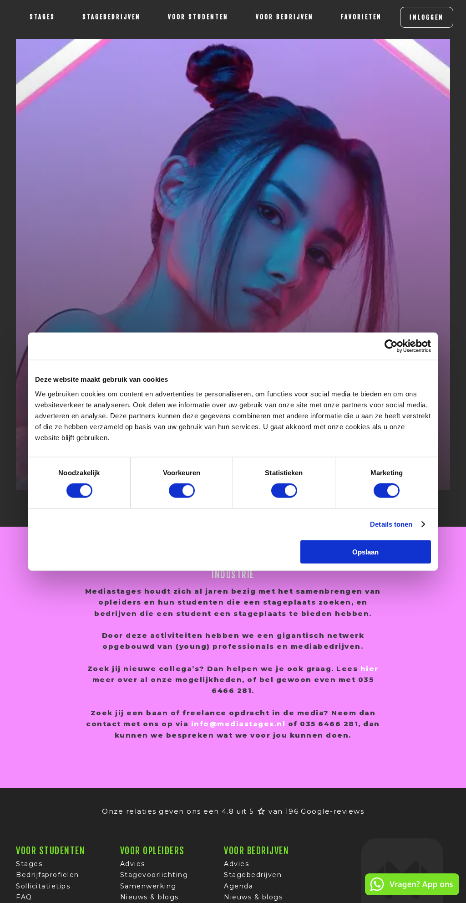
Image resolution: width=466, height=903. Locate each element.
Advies (132, 864)
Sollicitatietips (43, 886)
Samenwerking (148, 886)
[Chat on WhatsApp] (412, 893)
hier (369, 668)
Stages (29, 864)
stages (42, 17)
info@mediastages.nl (238, 723)
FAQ (24, 897)
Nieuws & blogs (149, 897)
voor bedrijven (285, 17)
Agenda (238, 886)
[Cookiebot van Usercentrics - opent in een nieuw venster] (391, 346)
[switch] (182, 490)
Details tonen (391, 524)
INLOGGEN (427, 17)
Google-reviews (332, 811)
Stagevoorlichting (154, 875)
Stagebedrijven (111, 17)
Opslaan (365, 551)
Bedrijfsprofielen (47, 875)
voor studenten (198, 17)
